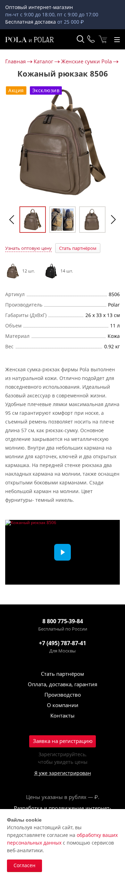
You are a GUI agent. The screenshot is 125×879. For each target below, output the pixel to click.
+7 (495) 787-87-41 (62, 643)
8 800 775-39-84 (62, 621)
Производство (62, 694)
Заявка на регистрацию (62, 740)
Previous (12, 219)
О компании (62, 705)
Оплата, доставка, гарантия (62, 684)
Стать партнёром (78, 248)
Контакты (62, 715)
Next (113, 219)
